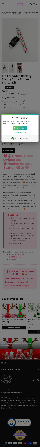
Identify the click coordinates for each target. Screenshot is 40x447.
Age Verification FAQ (20, 133)
